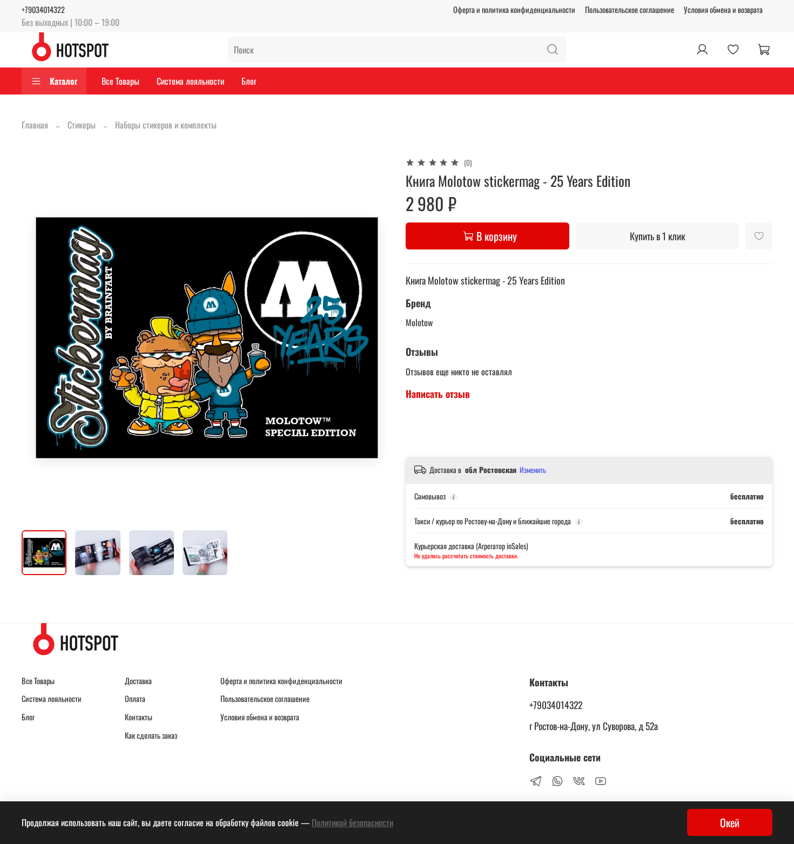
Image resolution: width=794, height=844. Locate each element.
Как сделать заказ (151, 735)
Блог (249, 81)
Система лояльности (190, 81)
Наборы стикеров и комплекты (166, 124)
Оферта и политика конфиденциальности (514, 9)
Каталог (63, 81)
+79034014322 (43, 9)
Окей (729, 822)
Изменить (533, 470)
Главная (35, 124)
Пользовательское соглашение (629, 9)
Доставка (138, 680)
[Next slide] (371, 338)
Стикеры (82, 124)
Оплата (135, 698)
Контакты (138, 717)
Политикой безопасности (352, 822)
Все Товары (120, 81)
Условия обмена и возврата (723, 9)
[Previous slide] (39, 338)
